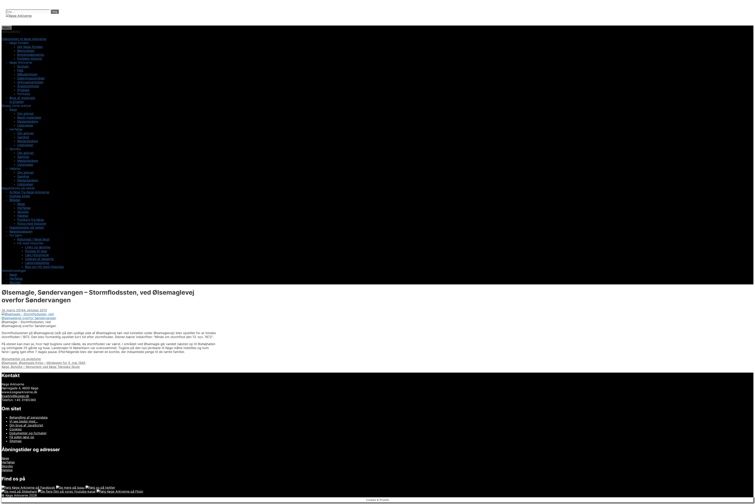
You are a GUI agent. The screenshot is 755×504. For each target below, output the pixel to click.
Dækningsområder (31, 78)
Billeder (14, 200)
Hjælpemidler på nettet (26, 227)
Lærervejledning (37, 263)
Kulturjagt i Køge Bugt (33, 239)
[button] (11, 32)
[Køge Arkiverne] (19, 16)
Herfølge (23, 208)
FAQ (20, 70)
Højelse (22, 216)
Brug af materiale (22, 98)
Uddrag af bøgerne (39, 259)
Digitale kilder (19, 196)
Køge (21, 204)
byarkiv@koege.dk (15, 396)
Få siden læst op (21, 437)
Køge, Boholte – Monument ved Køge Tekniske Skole (41, 367)
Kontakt (23, 66)
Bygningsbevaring (30, 55)
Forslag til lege (36, 251)
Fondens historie (29, 58)
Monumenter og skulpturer (21, 359)
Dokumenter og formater (28, 433)
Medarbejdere (27, 121)
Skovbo (23, 212)
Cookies (15, 429)
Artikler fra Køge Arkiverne (29, 192)
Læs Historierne (37, 255)
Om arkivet (25, 113)
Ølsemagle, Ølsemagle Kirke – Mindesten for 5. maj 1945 (44, 363)
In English (16, 102)
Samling (23, 137)
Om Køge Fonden (30, 47)
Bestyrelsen (25, 51)
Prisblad (23, 90)
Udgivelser (25, 125)
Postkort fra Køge (30, 220)
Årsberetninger (28, 86)
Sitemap (15, 441)
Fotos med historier (31, 223)
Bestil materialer (29, 117)
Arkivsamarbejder (30, 82)
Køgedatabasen (20, 231)
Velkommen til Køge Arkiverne (24, 39)
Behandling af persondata (28, 417)
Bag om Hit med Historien (44, 267)
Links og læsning (37, 247)
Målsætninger (27, 74)
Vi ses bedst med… (23, 421)
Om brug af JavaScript (26, 425)
